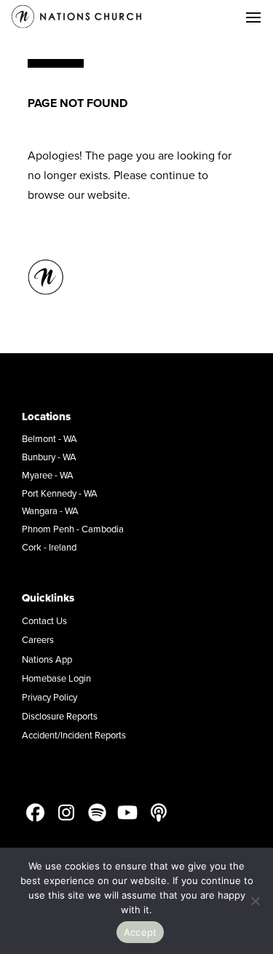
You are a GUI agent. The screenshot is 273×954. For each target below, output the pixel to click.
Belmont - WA (49, 438)
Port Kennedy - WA (60, 493)
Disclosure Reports (60, 715)
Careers (38, 639)
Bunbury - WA (49, 456)
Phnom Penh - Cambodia (73, 528)
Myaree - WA (48, 474)
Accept (140, 932)
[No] (255, 901)
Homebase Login (56, 678)
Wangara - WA (50, 510)
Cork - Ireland (49, 546)
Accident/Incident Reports (74, 734)
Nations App (47, 659)
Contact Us (44, 620)
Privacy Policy (49, 696)
